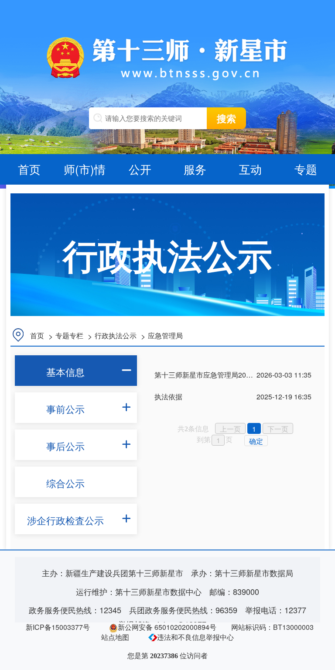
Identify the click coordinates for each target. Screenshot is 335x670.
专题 (305, 169)
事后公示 (65, 446)
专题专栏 (69, 335)
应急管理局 (165, 335)
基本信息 (65, 371)
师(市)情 (85, 169)
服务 (195, 169)
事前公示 (65, 409)
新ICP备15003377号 (58, 627)
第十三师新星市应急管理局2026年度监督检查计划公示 (239, 375)
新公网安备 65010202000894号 (167, 627)
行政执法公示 (116, 335)
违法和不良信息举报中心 (195, 637)
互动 (250, 169)
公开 (140, 169)
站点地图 (115, 637)
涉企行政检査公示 (65, 520)
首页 (29, 169)
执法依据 (168, 397)
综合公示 (65, 483)
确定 (256, 441)
